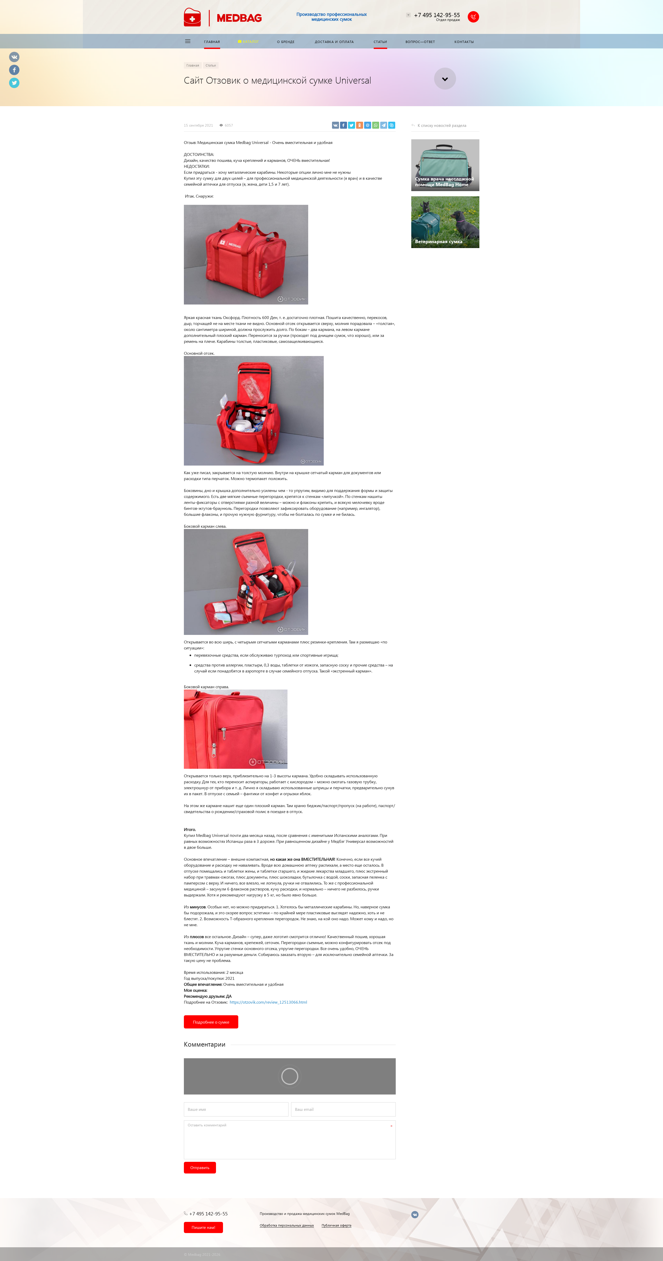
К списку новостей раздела (442, 125)
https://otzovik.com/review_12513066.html (268, 1002)
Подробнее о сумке (211, 1022)
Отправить (200, 1167)
